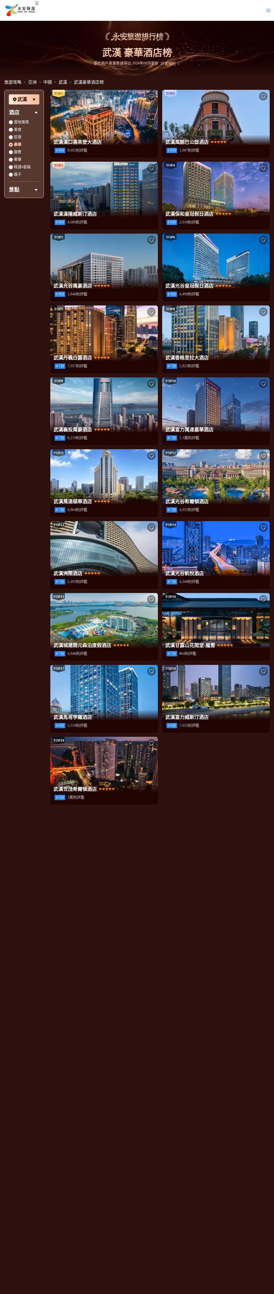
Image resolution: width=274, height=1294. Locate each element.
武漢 (63, 82)
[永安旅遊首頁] (20, 10)
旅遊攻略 (12, 82)
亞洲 (32, 82)
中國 (47, 82)
